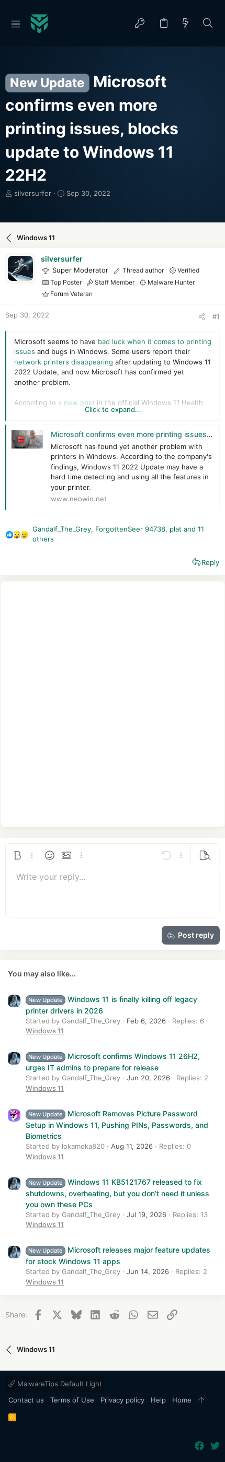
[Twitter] (215, 1446)
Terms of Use (72, 1400)
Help (158, 1400)
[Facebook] (199, 1446)
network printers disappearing (63, 362)
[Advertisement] (112, 704)
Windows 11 (45, 1031)
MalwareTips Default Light (58, 1384)
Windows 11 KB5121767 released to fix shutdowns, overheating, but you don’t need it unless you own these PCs (117, 1193)
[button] (15, 23)
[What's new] (185, 24)
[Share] (202, 317)
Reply (210, 562)
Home (182, 1400)
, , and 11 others (118, 534)
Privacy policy (122, 1400)
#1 (216, 316)
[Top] (201, 1400)
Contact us (26, 1400)
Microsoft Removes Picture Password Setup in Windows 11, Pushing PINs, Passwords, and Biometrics (117, 1124)
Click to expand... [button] (113, 409)
